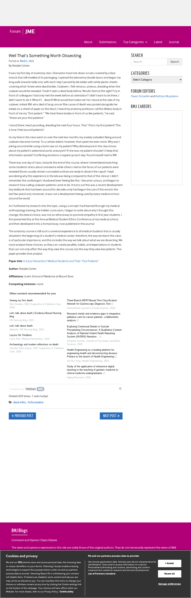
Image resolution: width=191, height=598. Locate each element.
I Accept (169, 563)
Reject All (169, 573)
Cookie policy (66, 591)
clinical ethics (19, 402)
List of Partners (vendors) (101, 573)
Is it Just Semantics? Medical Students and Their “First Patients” (61, 261)
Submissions (107, 42)
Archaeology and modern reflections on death (34, 344)
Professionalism (35, 402)
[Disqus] (66, 469)
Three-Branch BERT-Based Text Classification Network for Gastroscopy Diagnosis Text (92, 302)
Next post (110, 416)
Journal (174, 42)
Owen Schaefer (140, 96)
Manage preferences (169, 584)
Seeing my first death (21, 300)
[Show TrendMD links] (120, 388)
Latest (158, 42)
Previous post (24, 416)
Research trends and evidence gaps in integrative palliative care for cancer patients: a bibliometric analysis (93, 317)
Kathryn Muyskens (167, 96)
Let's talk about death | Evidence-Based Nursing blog (35, 315)
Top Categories (133, 42)
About (88, 42)
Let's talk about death (21, 325)
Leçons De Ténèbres (21, 335)
